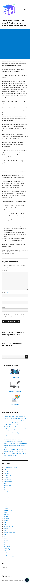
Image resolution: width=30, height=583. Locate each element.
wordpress (4, 253)
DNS (5, 487)
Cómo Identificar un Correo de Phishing (13, 441)
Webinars (6, 551)
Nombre (5, 292)
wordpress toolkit (10, 253)
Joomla (5, 504)
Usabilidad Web (7, 546)
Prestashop (6, 528)
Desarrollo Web (7, 485)
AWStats (6, 471)
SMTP (5, 538)
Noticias (6, 516)
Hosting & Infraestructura (10, 502)
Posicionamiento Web (9, 526)
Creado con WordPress (18, 580)
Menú (25, 9)
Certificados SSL (8, 475)
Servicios (4, 567)
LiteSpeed (6, 508)
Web (3, 307)
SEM (5, 534)
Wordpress (9, 252)
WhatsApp (27, 580)
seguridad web (20, 252)
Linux (5, 506)
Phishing (6, 520)
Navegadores (7, 514)
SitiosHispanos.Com (8, 250)
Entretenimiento (7, 496)
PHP (5, 522)
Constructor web (7, 479)
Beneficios (6, 473)
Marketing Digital (8, 510)
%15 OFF (4, 571)
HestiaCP (6, 500)
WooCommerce (7, 553)
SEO (5, 536)
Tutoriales (6, 544)
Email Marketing (8, 492)
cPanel (5, 483)
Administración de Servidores (10, 467)
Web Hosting (7, 549)
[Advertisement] (15, 44)
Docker (5, 489)
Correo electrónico (9, 300)
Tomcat (5, 542)
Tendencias (6, 540)
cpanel (14, 252)
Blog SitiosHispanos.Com (7, 580)
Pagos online (7, 518)
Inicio (3, 564)
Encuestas (6, 494)
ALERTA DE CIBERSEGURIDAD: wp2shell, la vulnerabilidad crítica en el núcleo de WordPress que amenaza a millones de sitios (15, 420)
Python (5, 530)
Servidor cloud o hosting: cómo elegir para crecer (15, 416)
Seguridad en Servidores (9, 532)
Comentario (6, 270)
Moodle (5, 512)
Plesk (5, 524)
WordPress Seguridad (9, 557)
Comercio (6, 477)
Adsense (6, 469)
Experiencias (7, 498)
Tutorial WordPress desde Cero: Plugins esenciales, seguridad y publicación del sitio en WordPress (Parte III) (15, 445)
